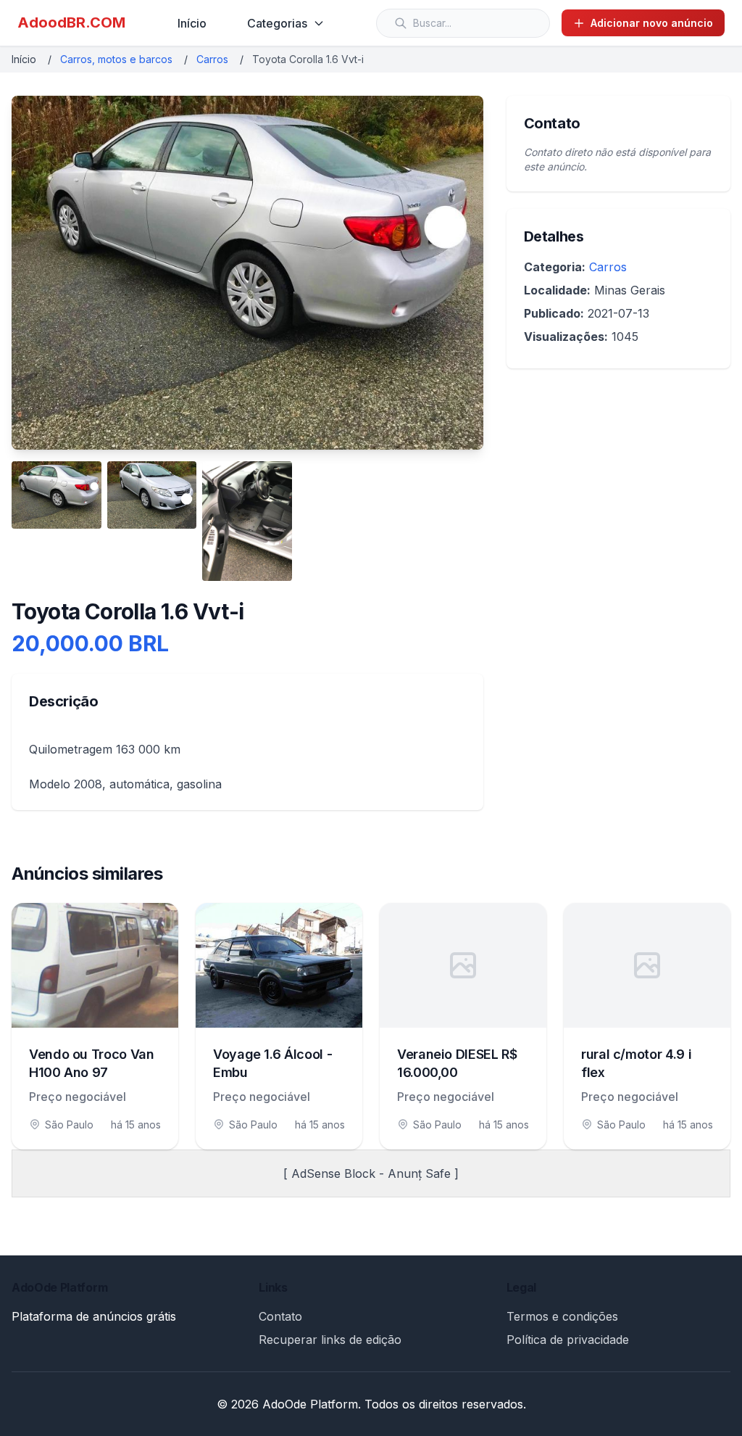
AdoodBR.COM (71, 22)
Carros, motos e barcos (116, 59)
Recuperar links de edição (330, 1339)
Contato (280, 1316)
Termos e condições (562, 1316)
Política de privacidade (568, 1339)
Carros (212, 59)
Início (192, 23)
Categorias (277, 23)
